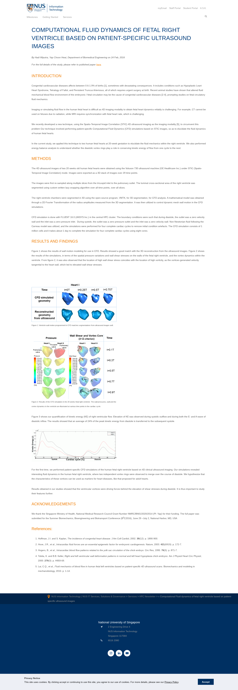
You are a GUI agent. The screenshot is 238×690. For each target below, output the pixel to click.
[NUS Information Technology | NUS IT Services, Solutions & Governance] (37, 8)
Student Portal (190, 8)
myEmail (162, 8)
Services (67, 17)
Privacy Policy (171, 682)
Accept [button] (206, 682)
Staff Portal (175, 8)
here (98, 64)
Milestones (32, 17)
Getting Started (50, 17)
